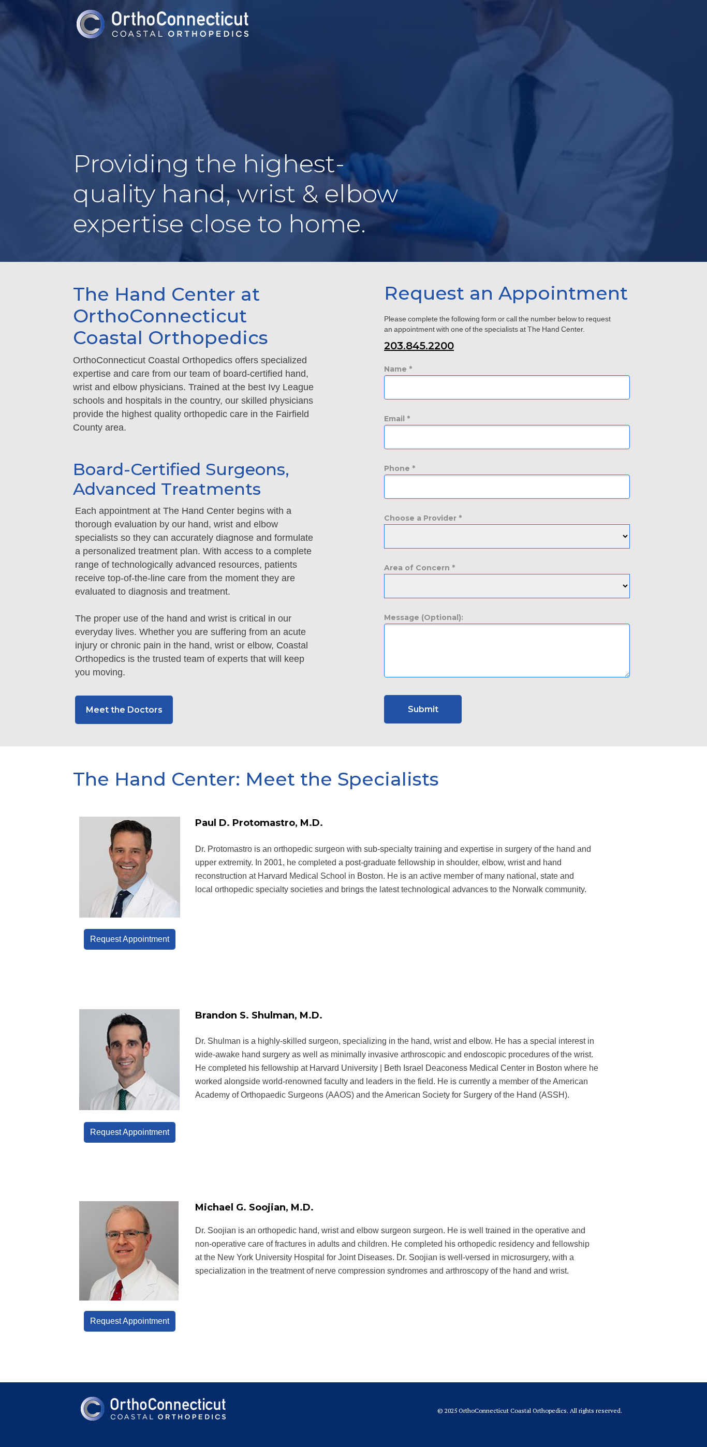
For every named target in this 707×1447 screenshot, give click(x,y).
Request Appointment (129, 1132)
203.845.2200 (419, 345)
